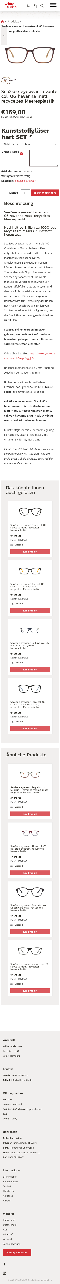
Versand (28, 116)
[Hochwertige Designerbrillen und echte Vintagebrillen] (10, 5)
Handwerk (8, 1191)
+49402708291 (20, 1075)
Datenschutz (9, 1224)
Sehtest (7, 1186)
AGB (5, 1229)
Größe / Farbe (10, 151)
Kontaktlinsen (10, 1181)
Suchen (42, 6)
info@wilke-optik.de (21, 1080)
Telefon (28, 6)
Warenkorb (35, 6)
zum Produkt (30, 551)
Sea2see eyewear (25, 180)
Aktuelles (8, 1195)
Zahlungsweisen (11, 1243)
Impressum (9, 1220)
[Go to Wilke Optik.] (2, 21)
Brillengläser (10, 1176)
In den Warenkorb (44, 192)
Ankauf (7, 1200)
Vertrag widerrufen (17, 1252)
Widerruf (8, 1234)
